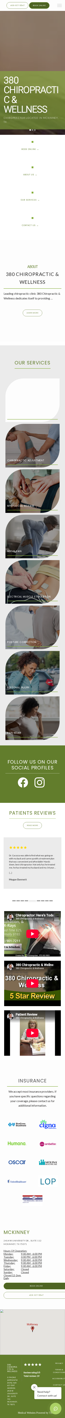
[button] (59, 5)
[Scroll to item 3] (22, 900)
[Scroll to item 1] (14, 900)
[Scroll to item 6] (36, 900)
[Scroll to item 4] (26, 900)
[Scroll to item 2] (18, 900)
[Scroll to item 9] (51, 900)
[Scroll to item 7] (42, 900)
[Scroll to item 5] (30, 900)
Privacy (59, 1363)
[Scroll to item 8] (47, 900)
